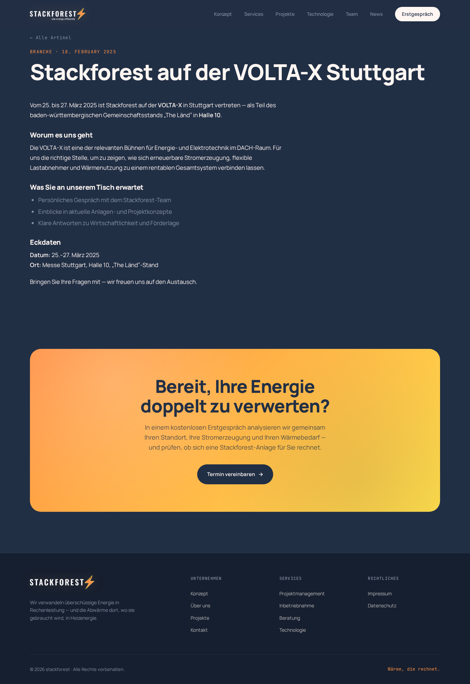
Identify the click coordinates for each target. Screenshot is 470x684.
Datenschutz (382, 605)
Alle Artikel (50, 38)
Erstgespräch (417, 14)
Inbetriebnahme (296, 605)
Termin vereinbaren (235, 474)
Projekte (285, 14)
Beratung (289, 618)
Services (253, 14)
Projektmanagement (302, 593)
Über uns (200, 605)
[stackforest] (58, 14)
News (376, 14)
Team (352, 14)
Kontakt (199, 630)
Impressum (380, 593)
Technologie (320, 14)
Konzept (223, 14)
